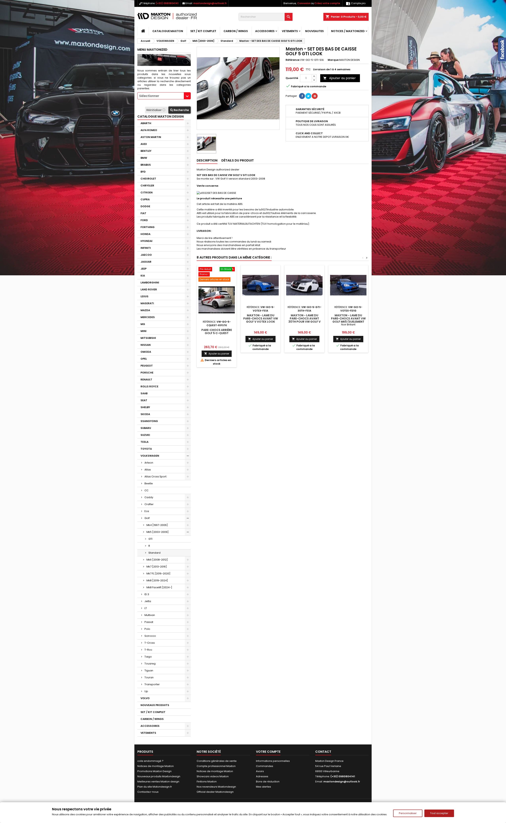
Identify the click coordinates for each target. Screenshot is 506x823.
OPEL (144, 359)
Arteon (148, 463)
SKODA (145, 414)
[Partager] (302, 96)
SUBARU (146, 428)
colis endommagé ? (150, 761)
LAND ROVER (149, 289)
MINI (143, 331)
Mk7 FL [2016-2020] (158, 573)
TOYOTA (146, 449)
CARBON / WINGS (236, 31)
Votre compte (268, 751)
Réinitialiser (154, 110)
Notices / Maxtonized (348, 31)
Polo (147, 629)
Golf (147, 518)
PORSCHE (147, 372)
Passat (148, 622)
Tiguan (148, 670)
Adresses (262, 776)
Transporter (152, 684)
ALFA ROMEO (149, 130)
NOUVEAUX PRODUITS (155, 705)
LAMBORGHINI (150, 282)
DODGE (145, 206)
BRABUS (146, 165)
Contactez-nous (148, 792)
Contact (323, 751)
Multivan (149, 615)
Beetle (148, 483)
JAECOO (146, 255)
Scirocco (150, 636)
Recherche (181, 110)
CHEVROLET (148, 179)
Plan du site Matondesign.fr (154, 787)
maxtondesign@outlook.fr (210, 3)
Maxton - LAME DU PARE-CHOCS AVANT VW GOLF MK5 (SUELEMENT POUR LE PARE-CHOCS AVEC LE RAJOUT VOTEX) (348, 321)
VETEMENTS (290, 31)
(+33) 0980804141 (167, 3)
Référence (292, 60)
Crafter (149, 504)
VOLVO (145, 698)
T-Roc (148, 650)
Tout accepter (439, 813)
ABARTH (146, 123)
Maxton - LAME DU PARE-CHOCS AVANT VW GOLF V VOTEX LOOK (260, 318)
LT (145, 608)
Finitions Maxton (207, 781)
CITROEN (147, 192)
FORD (144, 220)
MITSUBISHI (148, 338)
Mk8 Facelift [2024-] (159, 587)
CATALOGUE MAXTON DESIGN (160, 116)
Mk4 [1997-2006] (157, 525)
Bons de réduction (267, 781)
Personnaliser (408, 813)
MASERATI (147, 303)
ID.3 (146, 594)
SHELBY (145, 407)
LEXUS (144, 296)
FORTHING (148, 227)
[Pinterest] (315, 96)
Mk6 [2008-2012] (157, 560)
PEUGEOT (147, 366)
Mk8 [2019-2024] (157, 580)
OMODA (146, 352)
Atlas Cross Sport (155, 476)
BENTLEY (146, 151)
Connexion (304, 3)
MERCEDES (148, 317)
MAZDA (145, 310)
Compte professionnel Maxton (216, 766)
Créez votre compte (327, 3)
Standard (154, 553)
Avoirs (260, 771)
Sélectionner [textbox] (149, 96)
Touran (149, 677)
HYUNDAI (146, 241)
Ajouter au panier (339, 78)
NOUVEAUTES (314, 31)
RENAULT (146, 379)
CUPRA (145, 199)
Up (146, 691)
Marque (333, 60)
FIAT (143, 213)
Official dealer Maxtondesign (215, 792)
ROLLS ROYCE (149, 386)
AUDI (144, 144)
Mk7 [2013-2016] (156, 566)
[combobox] (164, 95)
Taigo (148, 657)
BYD (143, 172)
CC (146, 490)
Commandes (264, 766)
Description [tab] (207, 160)
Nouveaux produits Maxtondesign (158, 776)
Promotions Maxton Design (154, 771)
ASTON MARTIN (151, 137)
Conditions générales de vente (217, 761)
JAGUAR (146, 262)
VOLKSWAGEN (150, 456)
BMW (144, 158)
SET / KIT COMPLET (203, 31)
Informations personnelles (273, 761)
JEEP (143, 269)
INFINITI (146, 248)
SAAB (144, 393)
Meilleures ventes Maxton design (158, 781)
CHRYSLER (147, 185)
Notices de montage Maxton (155, 766)
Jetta (147, 601)
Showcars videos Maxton (213, 776)
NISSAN (146, 345)
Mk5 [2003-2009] (157, 532)
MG (143, 324)
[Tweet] (308, 96)
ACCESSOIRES (265, 31)
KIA (143, 276)
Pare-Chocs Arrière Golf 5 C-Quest (216, 331)
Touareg (150, 663)
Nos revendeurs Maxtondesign (216, 787)
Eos (146, 511)
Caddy (148, 497)
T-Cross (149, 643)
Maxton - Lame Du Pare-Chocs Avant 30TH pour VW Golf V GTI (304, 320)
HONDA (145, 234)
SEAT (144, 400)
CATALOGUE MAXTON (167, 31)
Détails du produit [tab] (237, 160)
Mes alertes (263, 787)
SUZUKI (145, 435)
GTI (150, 539)
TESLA (144, 442)
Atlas (147, 469)
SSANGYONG (149, 421)
